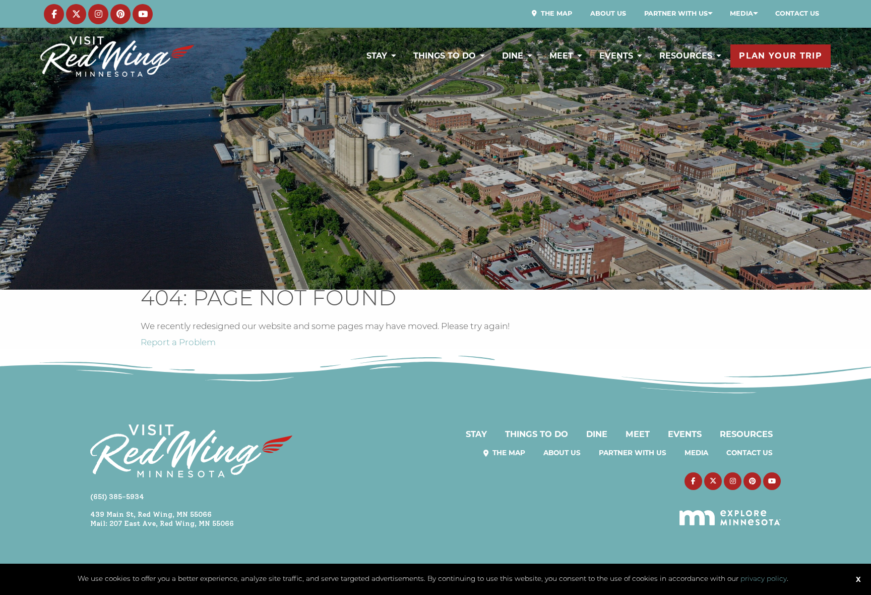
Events (616, 56)
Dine (512, 56)
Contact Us (797, 13)
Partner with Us (676, 13)
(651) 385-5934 (117, 497)
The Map (555, 13)
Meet (561, 56)
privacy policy (763, 579)
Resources (685, 56)
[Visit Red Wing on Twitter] (76, 14)
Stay (376, 56)
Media (741, 13)
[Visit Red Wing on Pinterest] (120, 14)
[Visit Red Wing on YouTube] (143, 14)
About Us (608, 13)
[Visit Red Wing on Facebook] (54, 14)
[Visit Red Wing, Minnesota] (117, 56)
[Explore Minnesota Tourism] (730, 512)
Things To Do (444, 56)
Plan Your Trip (780, 56)
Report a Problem (178, 343)
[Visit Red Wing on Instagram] (98, 14)
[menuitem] (552, 13)
